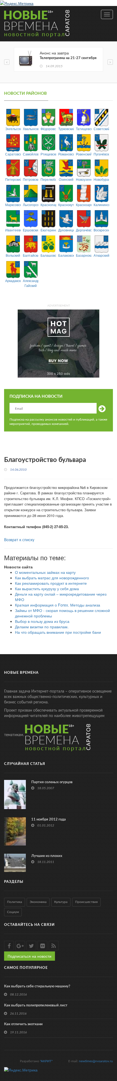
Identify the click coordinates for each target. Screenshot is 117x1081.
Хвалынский (30, 128)
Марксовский (13, 204)
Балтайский (30, 255)
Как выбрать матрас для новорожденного (52, 577)
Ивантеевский (13, 230)
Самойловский (30, 154)
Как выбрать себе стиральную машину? (37, 986)
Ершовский (30, 230)
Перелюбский (48, 179)
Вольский (13, 255)
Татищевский (83, 128)
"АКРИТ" (46, 1061)
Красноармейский (83, 204)
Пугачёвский (101, 154)
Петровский (30, 179)
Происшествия (86, 902)
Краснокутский (66, 204)
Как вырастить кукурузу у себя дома (47, 588)
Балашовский (48, 255)
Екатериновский (48, 230)
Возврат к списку (19, 540)
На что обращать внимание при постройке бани (58, 632)
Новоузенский (83, 179)
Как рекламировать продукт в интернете (51, 583)
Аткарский (101, 255)
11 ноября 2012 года (48, 819)
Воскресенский (101, 230)
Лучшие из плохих (46, 856)
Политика (14, 902)
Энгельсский (13, 128)
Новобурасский (101, 179)
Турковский (66, 128)
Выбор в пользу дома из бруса (42, 621)
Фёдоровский (48, 128)
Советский (101, 128)
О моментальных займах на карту (45, 572)
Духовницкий (66, 230)
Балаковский (66, 255)
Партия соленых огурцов (52, 782)
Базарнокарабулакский (83, 255)
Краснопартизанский (48, 204)
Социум (13, 912)
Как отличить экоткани (23, 1024)
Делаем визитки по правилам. (42, 626)
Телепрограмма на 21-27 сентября (68, 58)
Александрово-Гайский (30, 282)
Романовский (66, 154)
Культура (60, 902)
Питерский (13, 179)
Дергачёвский (83, 230)
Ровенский (83, 154)
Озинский (66, 179)
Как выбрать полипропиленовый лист (35, 1005)
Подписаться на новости (29, 956)
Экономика (38, 902)
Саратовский (13, 154)
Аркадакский (13, 280)
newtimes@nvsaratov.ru (96, 1061)
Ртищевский (48, 154)
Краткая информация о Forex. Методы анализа (57, 605)
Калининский (101, 204)
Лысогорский (30, 204)
